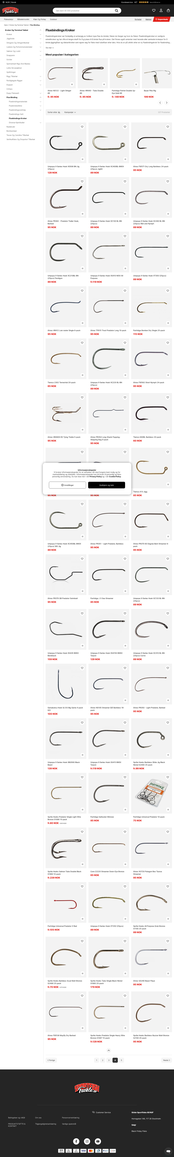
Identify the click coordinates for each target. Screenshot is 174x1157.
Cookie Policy (115, 476)
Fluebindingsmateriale (18, 101)
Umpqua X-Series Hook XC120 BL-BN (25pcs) (149, 599)
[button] (153, 2)
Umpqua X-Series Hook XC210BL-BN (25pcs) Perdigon (63, 277)
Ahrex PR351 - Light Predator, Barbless (106, 544)
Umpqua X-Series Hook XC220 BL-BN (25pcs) (106, 383)
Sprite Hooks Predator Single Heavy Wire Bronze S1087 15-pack (107, 1036)
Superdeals (163, 19)
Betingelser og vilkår (16, 1118)
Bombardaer (11, 131)
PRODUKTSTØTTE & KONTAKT (16, 1125)
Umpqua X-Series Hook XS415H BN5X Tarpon (106, 654)
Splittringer (11, 72)
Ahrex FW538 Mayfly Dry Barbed (62, 1035)
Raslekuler (10, 127)
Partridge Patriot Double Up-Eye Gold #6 (124, 91)
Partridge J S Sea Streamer (101, 598)
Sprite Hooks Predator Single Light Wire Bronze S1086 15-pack (64, 818)
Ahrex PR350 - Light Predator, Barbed (149, 708)
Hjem (6, 25)
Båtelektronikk (23, 19)
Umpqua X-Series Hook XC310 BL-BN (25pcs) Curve (149, 654)
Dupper (9, 85)
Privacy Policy (96, 476)
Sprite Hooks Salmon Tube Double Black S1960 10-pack (64, 872)
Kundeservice (127, 2)
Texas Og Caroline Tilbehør (17, 135)
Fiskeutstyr (8, 19)
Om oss (38, 1118)
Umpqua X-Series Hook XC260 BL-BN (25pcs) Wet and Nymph (149, 222)
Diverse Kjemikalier (17, 122)
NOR (10, 2)
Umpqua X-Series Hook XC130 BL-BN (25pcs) (106, 222)
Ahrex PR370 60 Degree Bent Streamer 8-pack (151, 545)
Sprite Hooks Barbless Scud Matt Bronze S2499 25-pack (65, 982)
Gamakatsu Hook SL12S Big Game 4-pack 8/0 (65, 709)
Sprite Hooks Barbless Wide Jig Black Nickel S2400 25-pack (149, 763)
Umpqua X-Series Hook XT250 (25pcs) (106, 926)
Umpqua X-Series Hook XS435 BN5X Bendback (63, 654)
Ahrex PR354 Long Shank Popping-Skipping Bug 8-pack (105, 438)
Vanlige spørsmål (69, 1124)
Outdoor (53, 19)
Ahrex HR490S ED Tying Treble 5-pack (64, 437)
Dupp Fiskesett (12, 93)
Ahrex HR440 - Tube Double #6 (91, 91)
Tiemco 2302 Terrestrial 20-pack (62, 382)
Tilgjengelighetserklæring (45, 1124)
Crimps (9, 89)
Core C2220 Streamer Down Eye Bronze (107, 871)
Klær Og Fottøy (39, 19)
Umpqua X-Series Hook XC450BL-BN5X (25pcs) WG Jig (64, 545)
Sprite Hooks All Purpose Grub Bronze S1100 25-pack (149, 927)
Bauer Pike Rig (150, 90)
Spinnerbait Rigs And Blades (18, 64)
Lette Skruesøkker (14, 68)
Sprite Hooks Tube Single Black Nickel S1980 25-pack (106, 982)
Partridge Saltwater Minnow (102, 817)
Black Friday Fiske (139, 1131)
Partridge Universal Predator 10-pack (149, 817)
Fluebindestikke (15, 106)
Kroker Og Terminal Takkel (19, 25)
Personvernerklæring (70, 1118)
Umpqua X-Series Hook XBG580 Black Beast (64, 763)
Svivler (9, 59)
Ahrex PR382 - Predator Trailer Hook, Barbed (63, 222)
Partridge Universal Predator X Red (62, 926)
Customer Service (103, 1112)
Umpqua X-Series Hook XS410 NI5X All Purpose (106, 277)
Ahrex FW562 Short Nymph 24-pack (148, 382)
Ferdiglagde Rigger (14, 80)
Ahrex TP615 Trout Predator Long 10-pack (108, 330)
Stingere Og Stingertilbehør (17, 43)
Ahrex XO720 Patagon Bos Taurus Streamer (147, 872)
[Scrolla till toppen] (108, 1050)
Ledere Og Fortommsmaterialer (19, 47)
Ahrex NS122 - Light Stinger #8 (59, 91)
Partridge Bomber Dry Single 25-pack (149, 330)
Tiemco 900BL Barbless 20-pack (147, 437)
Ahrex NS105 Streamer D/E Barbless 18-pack (107, 709)
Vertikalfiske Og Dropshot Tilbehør (20, 139)
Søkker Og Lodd (13, 51)
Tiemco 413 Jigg (140, 492)
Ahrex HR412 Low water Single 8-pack (64, 330)
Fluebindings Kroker (18, 118)
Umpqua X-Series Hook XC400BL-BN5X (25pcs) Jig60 (107, 167)
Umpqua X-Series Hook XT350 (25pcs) (149, 276)
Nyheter (138, 19)
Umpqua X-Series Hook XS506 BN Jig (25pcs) (63, 167)
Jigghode (10, 38)
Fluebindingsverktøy (17, 110)
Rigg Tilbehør (12, 76)
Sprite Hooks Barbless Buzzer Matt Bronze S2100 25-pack (151, 1036)
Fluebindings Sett (16, 114)
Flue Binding (35, 25)
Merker (148, 19)
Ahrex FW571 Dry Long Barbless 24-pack (150, 166)
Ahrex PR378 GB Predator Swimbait (63, 598)
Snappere (10, 55)
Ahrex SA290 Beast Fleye (144, 981)
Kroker (9, 34)
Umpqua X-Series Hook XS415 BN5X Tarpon (105, 763)
